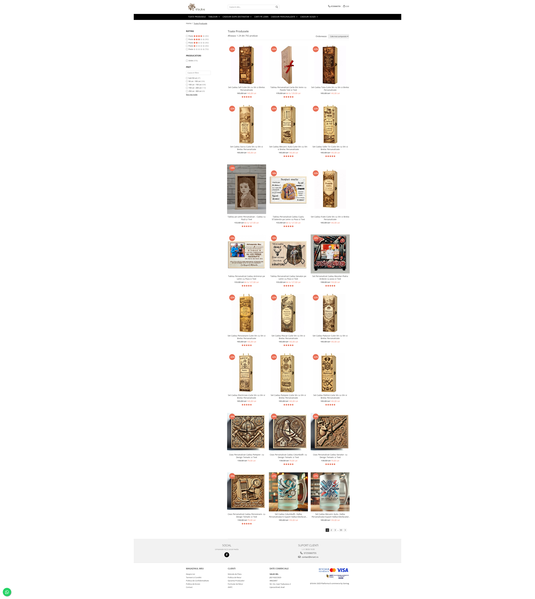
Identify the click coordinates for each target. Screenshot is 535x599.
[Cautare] (276, 7)
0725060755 (309, 553)
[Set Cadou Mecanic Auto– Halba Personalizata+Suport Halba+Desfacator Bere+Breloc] (330, 491)
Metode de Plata (234, 574)
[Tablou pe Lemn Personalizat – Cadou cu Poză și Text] (246, 189)
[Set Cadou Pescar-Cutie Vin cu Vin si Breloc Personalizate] (288, 313)
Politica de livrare (193, 584)
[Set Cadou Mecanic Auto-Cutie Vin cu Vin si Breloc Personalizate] (288, 124)
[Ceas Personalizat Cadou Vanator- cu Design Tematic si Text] (330, 432)
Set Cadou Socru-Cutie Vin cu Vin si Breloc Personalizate (246, 148)
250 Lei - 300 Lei (195, 91)
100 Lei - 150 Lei (195, 84)
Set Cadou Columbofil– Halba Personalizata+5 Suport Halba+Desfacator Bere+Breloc (288, 515)
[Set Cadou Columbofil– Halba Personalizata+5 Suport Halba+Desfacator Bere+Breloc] (288, 491)
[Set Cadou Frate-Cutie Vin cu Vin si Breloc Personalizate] (330, 189)
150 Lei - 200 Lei (195, 88)
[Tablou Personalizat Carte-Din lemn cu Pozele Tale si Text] (288, 65)
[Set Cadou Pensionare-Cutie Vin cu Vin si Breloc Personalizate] (246, 313)
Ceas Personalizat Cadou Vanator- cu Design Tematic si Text (330, 456)
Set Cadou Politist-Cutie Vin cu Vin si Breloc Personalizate (330, 396)
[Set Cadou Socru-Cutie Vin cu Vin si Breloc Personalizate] (246, 124)
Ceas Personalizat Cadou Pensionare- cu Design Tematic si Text (246, 515)
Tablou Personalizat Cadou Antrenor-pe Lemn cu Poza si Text (246, 277)
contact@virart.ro (309, 557)
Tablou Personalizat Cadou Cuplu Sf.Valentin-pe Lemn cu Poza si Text (288, 218)
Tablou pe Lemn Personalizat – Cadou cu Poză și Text (247, 218)
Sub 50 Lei (193, 78)
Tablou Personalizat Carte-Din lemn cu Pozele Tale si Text (288, 88)
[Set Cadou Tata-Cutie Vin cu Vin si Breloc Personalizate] (330, 65)
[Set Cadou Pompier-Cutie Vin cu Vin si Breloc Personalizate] (288, 372)
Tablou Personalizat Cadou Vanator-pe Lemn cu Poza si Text (288, 277)
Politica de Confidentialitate (197, 580)
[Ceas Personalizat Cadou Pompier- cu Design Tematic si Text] (246, 432)
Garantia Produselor (236, 580)
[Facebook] (226, 554)
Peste (191, 36)
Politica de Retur (234, 577)
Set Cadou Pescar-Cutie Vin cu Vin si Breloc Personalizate (288, 337)
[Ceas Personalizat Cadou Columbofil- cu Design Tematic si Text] (288, 432)
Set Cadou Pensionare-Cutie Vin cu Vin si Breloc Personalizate (247, 337)
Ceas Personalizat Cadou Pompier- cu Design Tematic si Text (246, 456)
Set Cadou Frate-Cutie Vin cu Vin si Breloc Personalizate (330, 218)
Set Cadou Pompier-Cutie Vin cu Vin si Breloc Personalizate (288, 396)
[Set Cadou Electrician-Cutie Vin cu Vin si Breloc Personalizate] (246, 372)
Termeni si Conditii (193, 577)
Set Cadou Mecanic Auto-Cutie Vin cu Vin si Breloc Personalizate (288, 148)
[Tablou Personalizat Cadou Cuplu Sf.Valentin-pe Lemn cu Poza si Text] (288, 189)
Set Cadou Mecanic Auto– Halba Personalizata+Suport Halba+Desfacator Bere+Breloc (330, 515)
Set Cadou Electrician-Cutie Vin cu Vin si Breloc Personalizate (246, 396)
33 (341, 530)
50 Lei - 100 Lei (194, 81)
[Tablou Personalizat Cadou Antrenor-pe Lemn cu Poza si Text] (246, 253)
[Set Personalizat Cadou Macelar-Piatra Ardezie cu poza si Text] (330, 253)
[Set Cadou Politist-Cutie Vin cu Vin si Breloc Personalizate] (330, 372)
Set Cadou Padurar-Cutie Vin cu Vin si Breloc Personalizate (330, 337)
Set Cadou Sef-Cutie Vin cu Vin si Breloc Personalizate (246, 88)
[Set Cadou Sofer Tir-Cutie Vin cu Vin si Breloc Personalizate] (330, 124)
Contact (189, 587)
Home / (189, 23)
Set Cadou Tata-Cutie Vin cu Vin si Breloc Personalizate (330, 88)
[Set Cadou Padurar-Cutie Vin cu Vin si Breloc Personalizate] (330, 313)
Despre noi (190, 574)
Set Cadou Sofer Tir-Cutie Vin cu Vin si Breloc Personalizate (330, 148)
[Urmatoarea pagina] (345, 530)
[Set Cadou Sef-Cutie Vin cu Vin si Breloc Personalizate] (246, 65)
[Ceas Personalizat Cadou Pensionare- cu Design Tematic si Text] (246, 491)
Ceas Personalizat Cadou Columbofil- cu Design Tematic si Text (288, 456)
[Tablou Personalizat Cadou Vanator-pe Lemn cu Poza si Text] (288, 253)
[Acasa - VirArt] (200, 7)
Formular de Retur (235, 584)
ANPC (230, 587)
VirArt (191, 60)
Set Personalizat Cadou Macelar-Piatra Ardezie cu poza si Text (330, 277)
